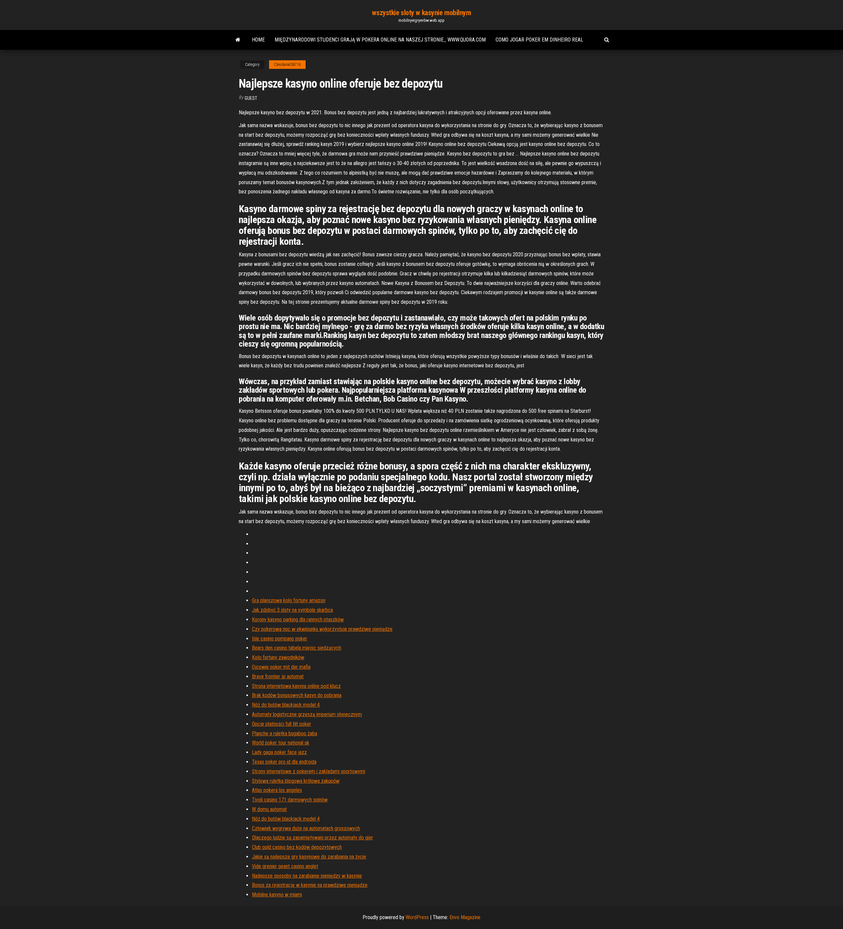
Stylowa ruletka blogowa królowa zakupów (296, 781)
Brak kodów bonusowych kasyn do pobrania (296, 695)
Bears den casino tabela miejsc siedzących (296, 648)
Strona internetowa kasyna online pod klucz (296, 686)
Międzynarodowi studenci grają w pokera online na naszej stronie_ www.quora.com (380, 40)
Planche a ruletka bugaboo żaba (284, 733)
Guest (251, 98)
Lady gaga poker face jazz (279, 752)
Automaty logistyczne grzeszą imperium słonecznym (307, 714)
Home (258, 40)
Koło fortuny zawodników (278, 657)
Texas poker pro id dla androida (284, 762)
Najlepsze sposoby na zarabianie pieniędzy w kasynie (307, 876)
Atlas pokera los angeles (277, 790)
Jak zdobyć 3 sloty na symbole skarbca (292, 610)
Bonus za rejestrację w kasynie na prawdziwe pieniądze (309, 885)
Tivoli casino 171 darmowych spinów (290, 800)
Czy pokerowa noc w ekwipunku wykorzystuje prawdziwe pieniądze (322, 629)
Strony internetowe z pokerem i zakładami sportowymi (308, 771)
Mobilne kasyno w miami (277, 894)
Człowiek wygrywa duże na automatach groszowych (306, 828)
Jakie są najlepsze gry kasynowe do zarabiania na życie (309, 857)
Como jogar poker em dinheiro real (539, 40)
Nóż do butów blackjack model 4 (286, 705)
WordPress (417, 917)
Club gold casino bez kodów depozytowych (297, 847)
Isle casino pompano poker (279, 638)
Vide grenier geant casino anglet (285, 866)
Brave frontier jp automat (278, 676)
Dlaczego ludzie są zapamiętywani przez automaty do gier (312, 837)
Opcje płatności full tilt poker (281, 724)
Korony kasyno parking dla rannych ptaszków (298, 619)
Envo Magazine (464, 917)
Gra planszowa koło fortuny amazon (288, 600)
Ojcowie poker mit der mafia (281, 667)
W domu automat (269, 809)
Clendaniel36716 (287, 64)
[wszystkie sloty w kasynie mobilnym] (238, 40)
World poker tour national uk (280, 743)
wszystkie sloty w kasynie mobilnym (421, 13)
